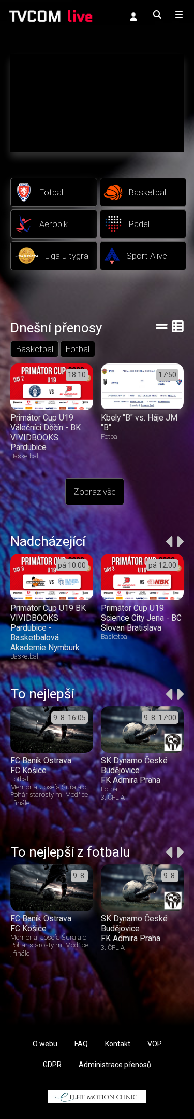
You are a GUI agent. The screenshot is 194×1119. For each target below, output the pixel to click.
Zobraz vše (94, 491)
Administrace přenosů (115, 1064)
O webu (45, 1044)
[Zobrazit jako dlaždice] (178, 326)
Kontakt (117, 1044)
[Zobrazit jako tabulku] (162, 326)
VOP (154, 1044)
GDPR (52, 1064)
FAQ (81, 1044)
